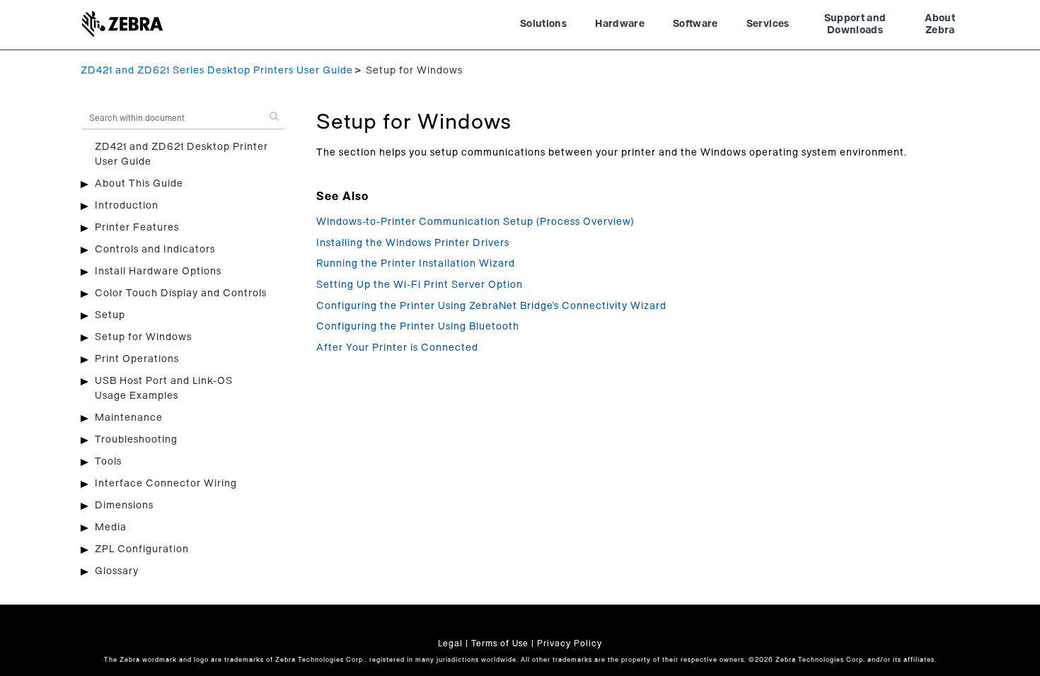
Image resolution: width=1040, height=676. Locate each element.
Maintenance (129, 418)
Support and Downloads (855, 24)
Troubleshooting (136, 440)
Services (768, 24)
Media (111, 527)
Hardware (620, 24)
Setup (110, 315)
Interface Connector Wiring (166, 484)
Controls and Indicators (155, 250)
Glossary (117, 571)
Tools (108, 462)
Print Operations (137, 359)
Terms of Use (499, 643)
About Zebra (940, 24)
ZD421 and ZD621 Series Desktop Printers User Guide (217, 71)
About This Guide (139, 184)
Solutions (543, 24)
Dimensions (124, 506)
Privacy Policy (569, 643)
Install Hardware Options (158, 271)
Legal (450, 643)
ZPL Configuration (142, 549)
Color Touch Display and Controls (181, 293)
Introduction (126, 206)
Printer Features (137, 228)
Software (695, 24)
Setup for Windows (143, 337)
